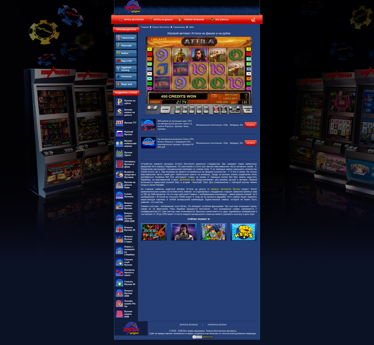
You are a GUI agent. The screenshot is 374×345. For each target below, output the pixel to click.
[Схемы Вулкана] (126, 199)
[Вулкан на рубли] (126, 105)
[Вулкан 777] (126, 126)
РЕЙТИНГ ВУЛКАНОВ (194, 20)
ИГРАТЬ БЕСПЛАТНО (134, 20)
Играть (251, 124)
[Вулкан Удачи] (126, 157)
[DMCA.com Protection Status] (203, 338)
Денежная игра (187, 179)
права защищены (196, 331)
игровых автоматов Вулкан (225, 189)
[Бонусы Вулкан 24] (126, 232)
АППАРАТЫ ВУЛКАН (217, 325)
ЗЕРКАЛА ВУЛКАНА (189, 325)
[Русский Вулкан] (126, 137)
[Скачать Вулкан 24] (126, 286)
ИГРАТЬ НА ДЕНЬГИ (163, 20)
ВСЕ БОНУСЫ (221, 20)
